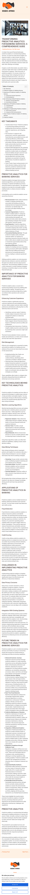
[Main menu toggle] (27, 7)
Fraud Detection (9, 105)
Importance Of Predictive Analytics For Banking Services (15, 93)
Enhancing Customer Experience (13, 95)
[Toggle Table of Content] (25, 86)
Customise (15, 888)
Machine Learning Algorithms (12, 100)
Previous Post (5, 852)
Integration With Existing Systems (13, 112)
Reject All (15, 892)
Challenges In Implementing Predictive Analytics (15, 108)
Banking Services (7, 49)
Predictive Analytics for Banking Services (13, 90)
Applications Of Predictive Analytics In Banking (15, 103)
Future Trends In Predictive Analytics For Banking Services (15, 114)
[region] (15, 884)
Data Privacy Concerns (11, 110)
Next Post (26, 852)
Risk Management (10, 97)
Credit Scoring (9, 107)
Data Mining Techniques (11, 102)
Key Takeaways (7, 88)
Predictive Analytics (8, 117)
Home (15, 872)
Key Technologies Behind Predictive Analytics (14, 99)
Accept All (15, 884)
